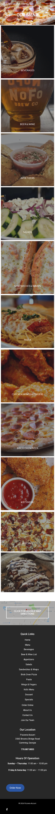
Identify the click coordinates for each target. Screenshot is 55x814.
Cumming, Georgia (27, 743)
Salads (29, 664)
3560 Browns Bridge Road (27, 739)
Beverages (29, 649)
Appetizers (29, 659)
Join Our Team (27, 720)
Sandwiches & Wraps (29, 669)
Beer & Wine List (29, 654)
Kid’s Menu (29, 689)
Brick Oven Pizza (29, 674)
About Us (27, 710)
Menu (27, 645)
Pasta (29, 679)
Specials (29, 699)
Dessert (29, 694)
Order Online (27, 705)
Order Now (15, 787)
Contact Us (27, 715)
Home (27, 640)
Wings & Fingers (29, 684)
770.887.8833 (27, 749)
